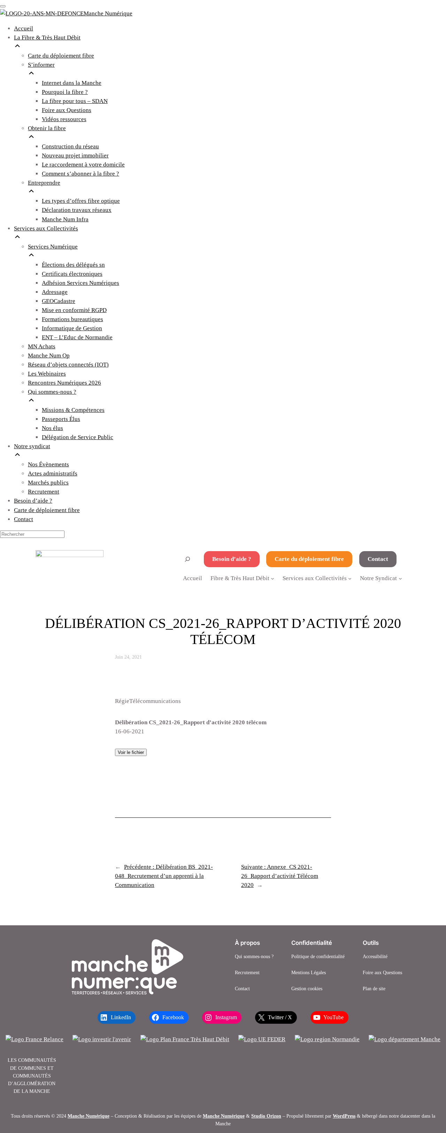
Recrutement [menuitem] (43, 491)
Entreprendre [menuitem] (44, 182)
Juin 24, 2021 (128, 657)
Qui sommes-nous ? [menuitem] (52, 391)
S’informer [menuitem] (41, 64)
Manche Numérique (88, 1116)
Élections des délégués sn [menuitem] (73, 264)
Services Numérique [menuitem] (53, 246)
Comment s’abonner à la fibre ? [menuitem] (80, 173)
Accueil (192, 578)
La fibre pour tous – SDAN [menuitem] (75, 101)
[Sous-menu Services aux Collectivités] (350, 578)
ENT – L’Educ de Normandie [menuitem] (77, 337)
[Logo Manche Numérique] (127, 966)
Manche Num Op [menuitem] (49, 355)
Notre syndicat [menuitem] (32, 446)
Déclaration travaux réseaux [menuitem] (77, 210)
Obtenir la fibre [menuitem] (47, 128)
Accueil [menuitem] (23, 28)
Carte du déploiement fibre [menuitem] (61, 55)
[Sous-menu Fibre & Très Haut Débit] (272, 578)
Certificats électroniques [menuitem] (72, 274)
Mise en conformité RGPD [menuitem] (74, 310)
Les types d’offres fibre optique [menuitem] (81, 201)
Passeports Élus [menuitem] (61, 419)
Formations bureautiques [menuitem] (72, 319)
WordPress (344, 1116)
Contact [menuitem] (23, 519)
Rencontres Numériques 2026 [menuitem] (64, 382)
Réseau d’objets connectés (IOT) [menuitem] (68, 364)
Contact (378, 559)
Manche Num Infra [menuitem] (65, 219)
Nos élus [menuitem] (52, 428)
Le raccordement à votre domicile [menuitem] (83, 164)
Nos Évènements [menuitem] (48, 464)
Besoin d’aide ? (231, 559)
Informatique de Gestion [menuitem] (72, 328)
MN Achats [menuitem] (41, 346)
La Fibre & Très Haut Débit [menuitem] (47, 37)
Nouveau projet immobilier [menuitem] (75, 155)
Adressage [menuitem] (55, 292)
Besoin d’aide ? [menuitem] (33, 500)
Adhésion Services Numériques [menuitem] (80, 283)
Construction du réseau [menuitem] (70, 146)
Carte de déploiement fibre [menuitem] (47, 510)
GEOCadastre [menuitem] (58, 301)
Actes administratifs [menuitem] (52, 473)
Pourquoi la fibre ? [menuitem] (65, 92)
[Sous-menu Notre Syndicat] (400, 578)
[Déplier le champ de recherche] (187, 558)
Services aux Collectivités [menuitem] (46, 228)
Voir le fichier (131, 752)
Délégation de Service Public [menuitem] (77, 437)
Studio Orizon (266, 1116)
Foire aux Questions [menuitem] (66, 110)
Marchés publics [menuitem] (48, 482)
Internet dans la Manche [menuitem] (71, 83)
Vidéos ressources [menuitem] (64, 119)
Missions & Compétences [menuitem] (73, 410)
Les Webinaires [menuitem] (47, 373)
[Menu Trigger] (3, 6)
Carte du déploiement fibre (309, 559)
